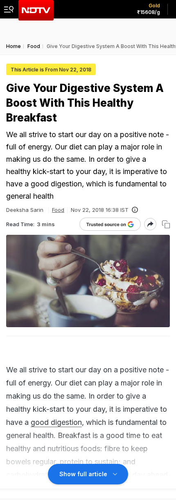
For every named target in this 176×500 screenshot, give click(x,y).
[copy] (166, 224)
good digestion (56, 422)
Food (58, 209)
